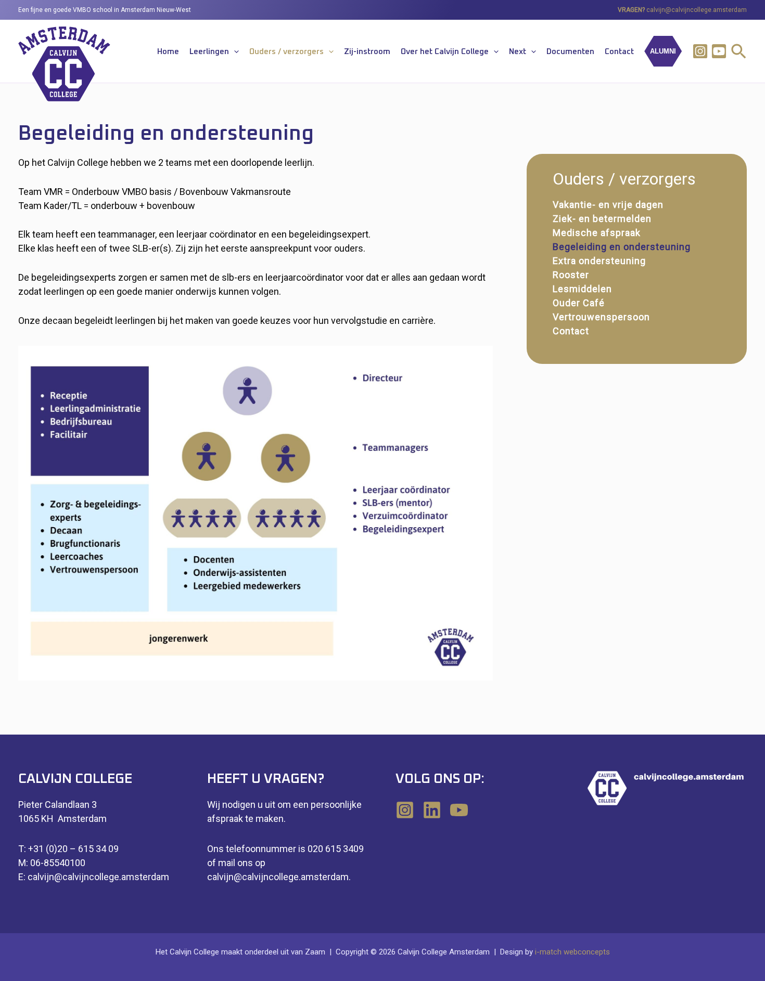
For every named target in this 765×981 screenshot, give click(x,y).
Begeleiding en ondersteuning (622, 246)
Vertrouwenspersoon (601, 316)
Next (517, 52)
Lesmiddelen (582, 288)
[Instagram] (700, 51)
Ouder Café (579, 302)
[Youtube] (719, 51)
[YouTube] (459, 810)
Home (168, 52)
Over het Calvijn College (445, 52)
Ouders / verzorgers (286, 52)
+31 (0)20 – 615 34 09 (73, 848)
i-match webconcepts (572, 952)
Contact (619, 52)
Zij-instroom (367, 52)
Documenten (570, 52)
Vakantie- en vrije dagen (608, 204)
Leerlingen (209, 52)
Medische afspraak (597, 232)
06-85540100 (57, 862)
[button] (234, 52)
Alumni (663, 51)
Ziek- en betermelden (602, 218)
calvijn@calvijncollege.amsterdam (696, 10)
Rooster (571, 274)
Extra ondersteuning (599, 260)
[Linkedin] (432, 810)
